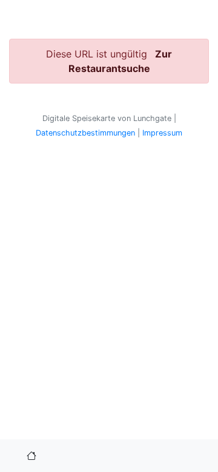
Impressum (162, 132)
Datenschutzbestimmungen (85, 132)
